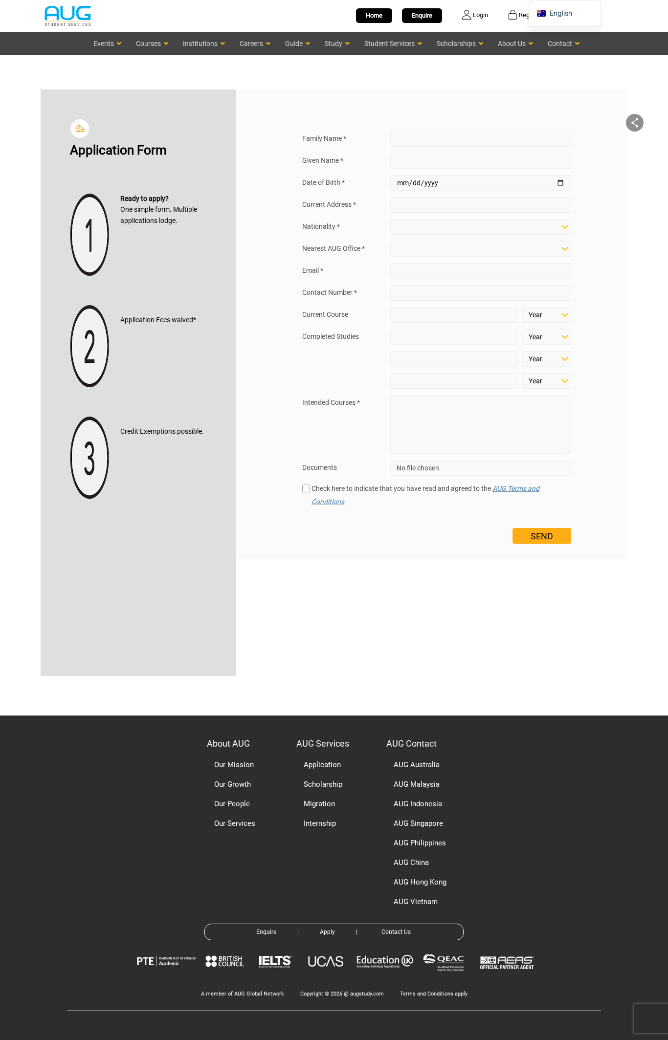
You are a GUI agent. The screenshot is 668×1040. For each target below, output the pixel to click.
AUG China (411, 862)
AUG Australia (417, 764)
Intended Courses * (331, 402)
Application (322, 764)
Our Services (234, 823)
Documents (319, 467)
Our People (232, 803)
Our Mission (234, 764)
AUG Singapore (418, 823)
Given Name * (322, 160)
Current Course (325, 314)
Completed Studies (330, 336)
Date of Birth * (323, 182)
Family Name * (324, 138)
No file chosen (418, 468)
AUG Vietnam (416, 901)
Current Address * (329, 204)
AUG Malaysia (417, 784)
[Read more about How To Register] (508, 976)
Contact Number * (329, 292)
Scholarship (323, 784)
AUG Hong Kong (420, 882)
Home (374, 15)
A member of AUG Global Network (242, 994)
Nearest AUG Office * (333, 248)
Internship (320, 823)
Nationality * (321, 226)
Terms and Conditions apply (434, 994)
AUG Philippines (420, 843)
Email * (312, 270)
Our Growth (232, 784)
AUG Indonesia (418, 803)
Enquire (422, 15)
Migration (319, 803)
